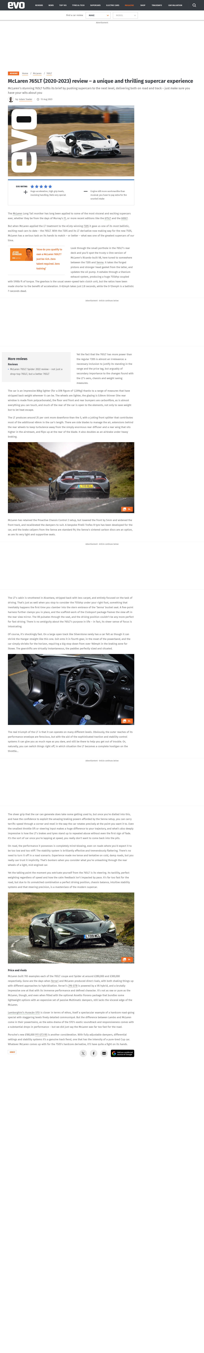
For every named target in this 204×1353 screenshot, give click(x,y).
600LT (124, 218)
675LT (108, 218)
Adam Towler (25, 99)
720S (86, 226)
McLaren (17, 213)
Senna (99, 262)
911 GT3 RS (41, 1034)
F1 (65, 218)
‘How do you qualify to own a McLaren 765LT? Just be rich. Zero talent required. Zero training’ (49, 259)
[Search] (194, 5)
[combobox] (87, 15)
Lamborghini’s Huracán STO (24, 1012)
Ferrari (55, 981)
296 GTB (72, 985)
